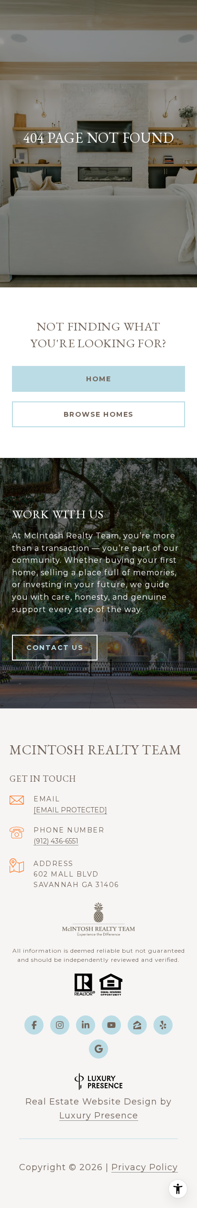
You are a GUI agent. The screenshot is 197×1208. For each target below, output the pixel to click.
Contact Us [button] (54, 647)
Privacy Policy (144, 1167)
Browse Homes (99, 414)
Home (98, 379)
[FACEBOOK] (34, 1025)
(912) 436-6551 (55, 841)
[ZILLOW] (137, 1025)
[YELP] (163, 1025)
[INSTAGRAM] (59, 1025)
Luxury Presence (98, 1115)
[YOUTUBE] (111, 1025)
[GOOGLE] (98, 1049)
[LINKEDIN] (85, 1025)
